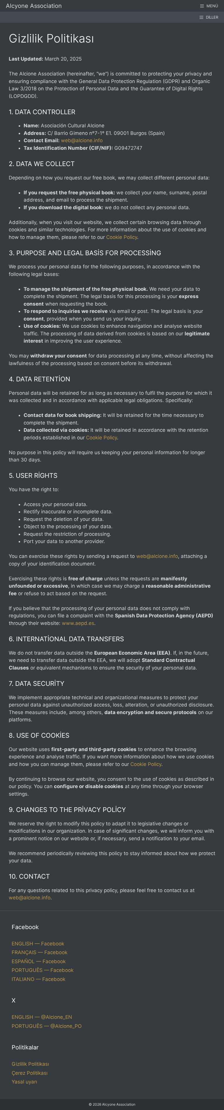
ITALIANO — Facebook (38, 979)
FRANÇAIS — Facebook (39, 952)
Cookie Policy (121, 237)
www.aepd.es (78, 623)
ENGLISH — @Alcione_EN (42, 1017)
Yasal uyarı (24, 1082)
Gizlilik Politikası (30, 1064)
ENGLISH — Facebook (38, 944)
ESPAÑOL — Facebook (39, 961)
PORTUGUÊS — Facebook (43, 970)
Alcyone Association (34, 5)
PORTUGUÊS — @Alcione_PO (47, 1026)
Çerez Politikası (30, 1073)
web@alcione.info (82, 140)
